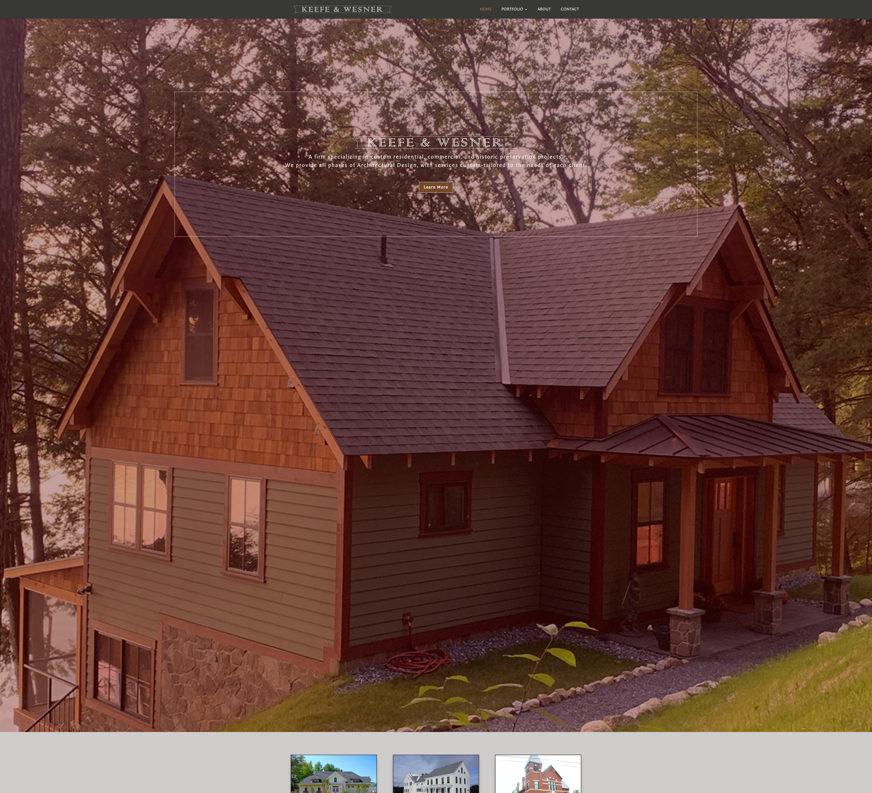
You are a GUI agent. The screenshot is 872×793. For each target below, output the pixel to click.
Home (486, 9)
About (544, 9)
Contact (570, 9)
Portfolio (512, 9)
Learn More (436, 187)
